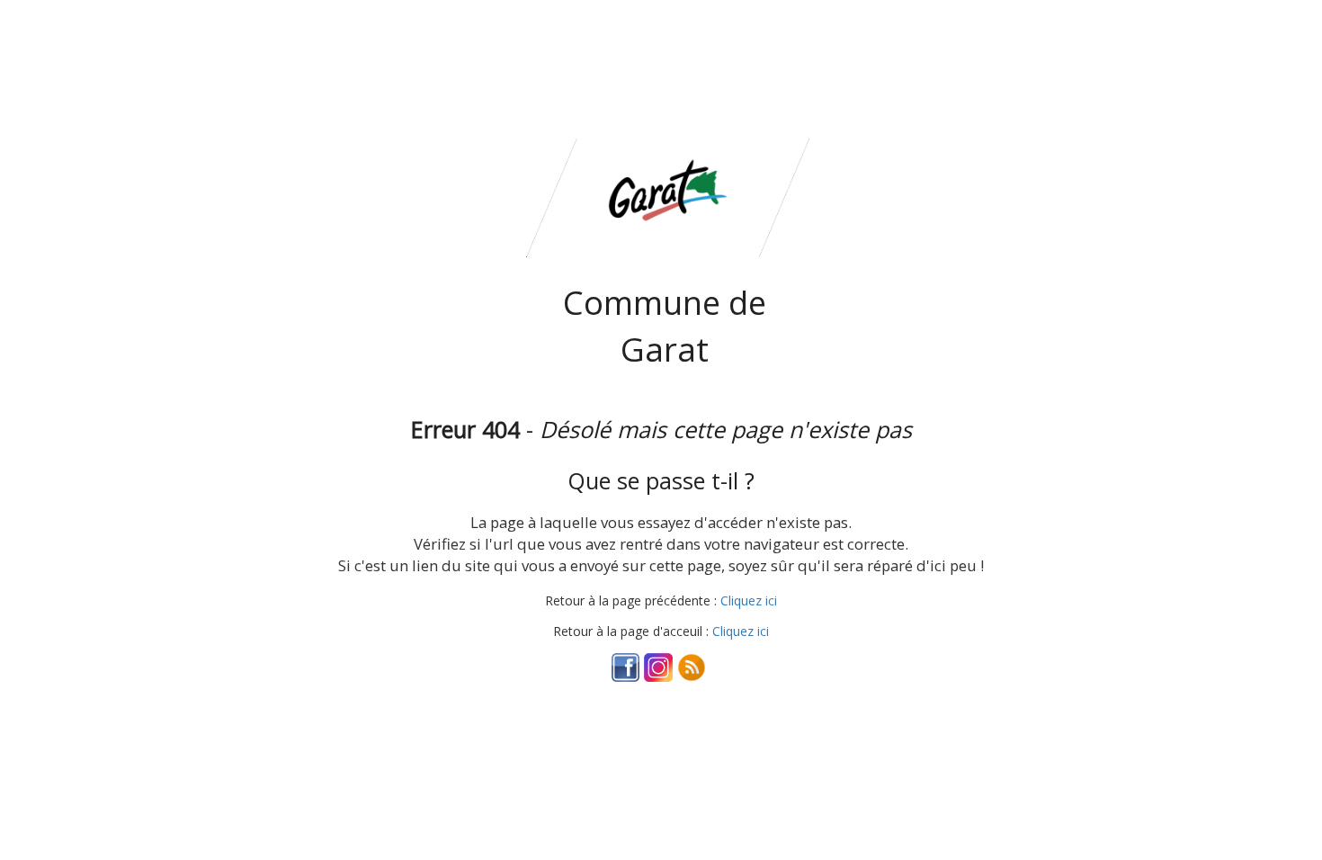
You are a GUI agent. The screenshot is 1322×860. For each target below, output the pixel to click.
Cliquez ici (748, 600)
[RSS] (691, 666)
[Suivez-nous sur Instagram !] (658, 666)
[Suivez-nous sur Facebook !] (626, 666)
